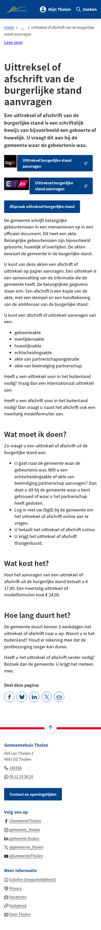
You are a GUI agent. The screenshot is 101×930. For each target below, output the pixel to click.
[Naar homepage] (17, 9)
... (22, 27)
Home (9, 27)
